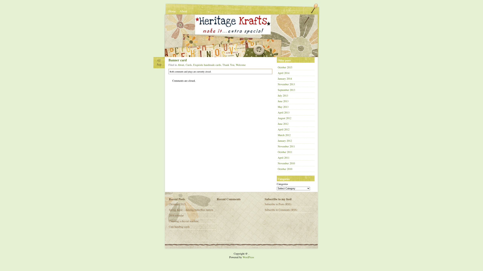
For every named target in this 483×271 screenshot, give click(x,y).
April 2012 (283, 129)
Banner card (177, 60)
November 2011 (286, 146)
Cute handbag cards (179, 226)
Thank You (228, 65)
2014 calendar (176, 215)
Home (172, 11)
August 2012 (284, 118)
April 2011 (283, 157)
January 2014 (285, 78)
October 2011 (285, 152)
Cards (189, 65)
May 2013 (283, 107)
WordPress (248, 257)
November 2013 (286, 84)
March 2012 (284, 135)
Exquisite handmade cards (207, 65)
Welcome (241, 65)
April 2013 (283, 112)
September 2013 (286, 90)
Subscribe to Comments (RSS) (281, 210)
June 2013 (283, 101)
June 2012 (283, 124)
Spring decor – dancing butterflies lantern (191, 210)
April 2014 (283, 73)
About (183, 11)
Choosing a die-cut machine (183, 221)
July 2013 (283, 95)
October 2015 (285, 67)
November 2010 (286, 163)
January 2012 (285, 140)
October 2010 (285, 169)
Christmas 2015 (177, 204)
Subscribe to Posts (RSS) (278, 204)
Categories (282, 184)
